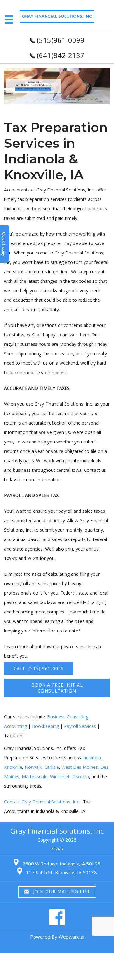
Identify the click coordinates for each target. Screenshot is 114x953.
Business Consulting (67, 717)
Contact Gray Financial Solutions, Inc (41, 802)
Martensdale (35, 776)
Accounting (15, 726)
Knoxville (13, 767)
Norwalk (33, 767)
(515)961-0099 (61, 40)
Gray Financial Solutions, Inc (57, 831)
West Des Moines (79, 767)
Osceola (80, 776)
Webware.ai (71, 936)
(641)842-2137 (61, 55)
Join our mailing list (60, 891)
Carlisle (51, 767)
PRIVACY (57, 849)
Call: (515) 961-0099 (39, 668)
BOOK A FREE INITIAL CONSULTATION (57, 688)
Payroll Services (80, 726)
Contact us (95, 470)
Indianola (91, 758)
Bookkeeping (45, 726)
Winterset (60, 776)
